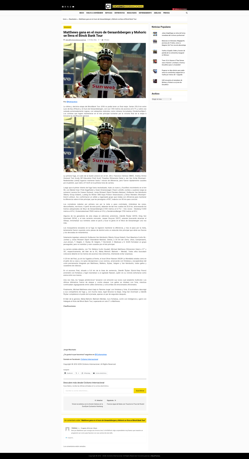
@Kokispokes (72, 102)
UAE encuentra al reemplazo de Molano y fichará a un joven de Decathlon (172, 82)
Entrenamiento (145, 13)
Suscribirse (140, 391)
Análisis (157, 13)
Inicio (81, 13)
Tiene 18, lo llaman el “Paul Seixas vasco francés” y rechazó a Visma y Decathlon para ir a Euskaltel (173, 63)
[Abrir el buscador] (187, 13)
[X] (68, 7)
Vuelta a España (94, 13)
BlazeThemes (155, 456)
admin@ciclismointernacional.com (75, 40)
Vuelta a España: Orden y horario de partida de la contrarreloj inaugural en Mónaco (173, 53)
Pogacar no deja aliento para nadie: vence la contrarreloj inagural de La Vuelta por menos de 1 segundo (173, 73)
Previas (166, 13)
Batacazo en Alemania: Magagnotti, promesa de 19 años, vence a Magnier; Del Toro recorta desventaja (174, 43)
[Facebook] (62, 7)
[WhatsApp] (70, 7)
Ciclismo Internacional (89, 359)
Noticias (108, 13)
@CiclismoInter (101, 354)
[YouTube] (73, 7)
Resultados (132, 13)
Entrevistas (120, 13)
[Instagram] (65, 7)
